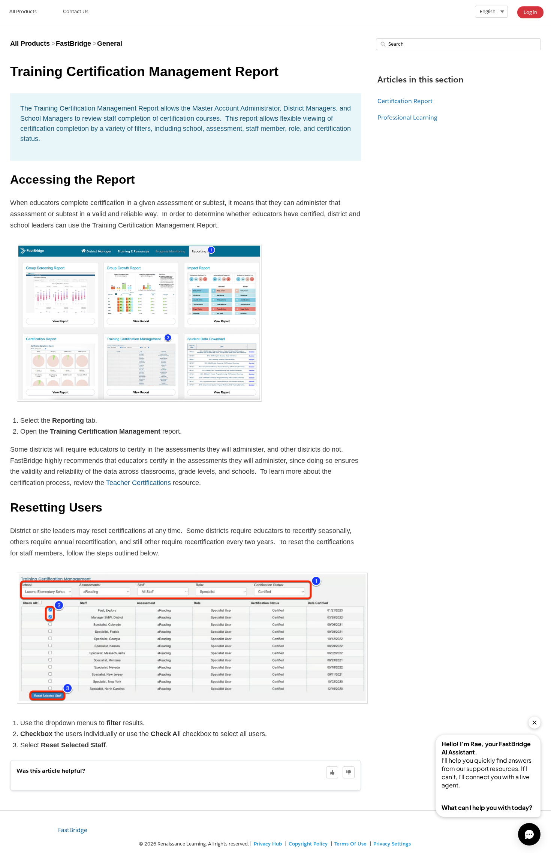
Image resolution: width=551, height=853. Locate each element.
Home (23, 12)
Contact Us (75, 11)
